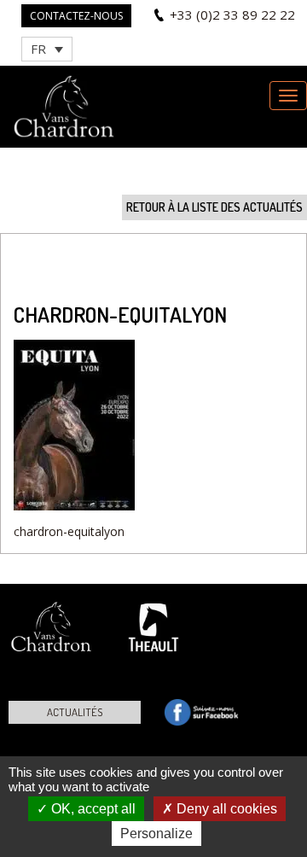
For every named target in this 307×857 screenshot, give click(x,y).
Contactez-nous (76, 16)
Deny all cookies (225, 809)
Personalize (156, 833)
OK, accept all (92, 809)
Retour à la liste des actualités (214, 207)
